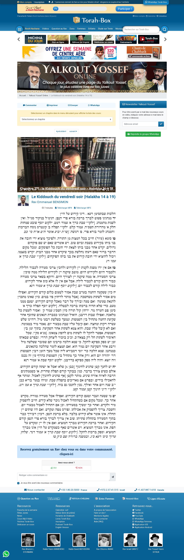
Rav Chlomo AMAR (104, 549)
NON (80, 468)
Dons (72, 28)
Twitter (137, 510)
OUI (54, 468)
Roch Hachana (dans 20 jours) (44, 16)
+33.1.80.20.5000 (70, 489)
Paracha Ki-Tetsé (24, 16)
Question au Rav (59, 28)
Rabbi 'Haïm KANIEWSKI (53, 549)
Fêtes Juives (22, 513)
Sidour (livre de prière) (65, 513)
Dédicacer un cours (25, 524)
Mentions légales (101, 516)
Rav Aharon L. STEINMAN (28, 550)
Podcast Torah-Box (64, 524)
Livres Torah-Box (63, 519)
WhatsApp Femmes (143, 522)
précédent (61, 131)
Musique (119, 28)
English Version (62, 527)
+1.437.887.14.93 (147, 489)
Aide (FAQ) (98, 522)
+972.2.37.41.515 (109, 489)
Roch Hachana (32, 28)
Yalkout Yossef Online (38, 95)
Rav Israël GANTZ (130, 549)
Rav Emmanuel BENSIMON (50, 202)
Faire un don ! (100, 513)
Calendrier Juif (62, 510)
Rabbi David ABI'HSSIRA (79, 549)
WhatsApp (139, 519)
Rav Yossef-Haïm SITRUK (156, 550)
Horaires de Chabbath (65, 516)
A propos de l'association (105, 510)
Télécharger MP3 (83, 208)
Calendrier (151, 16)
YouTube (139, 516)
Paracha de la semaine (27, 510)
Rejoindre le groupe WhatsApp (144, 134)
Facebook (138, 513)
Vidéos (45, 28)
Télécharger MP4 (64, 208)
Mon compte (25, 2)
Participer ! (125, 8)
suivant (73, 131)
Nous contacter (36, 489)
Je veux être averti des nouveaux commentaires (41, 483)
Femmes (81, 28)
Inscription (39, 2)
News (19, 516)
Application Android (143, 527)
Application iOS (141, 524)
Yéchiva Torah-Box (25, 522)
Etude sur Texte (105, 28)
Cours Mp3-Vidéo (24, 519)
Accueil (22, 95)
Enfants (91, 28)
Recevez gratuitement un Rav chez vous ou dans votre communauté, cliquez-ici (66, 451)
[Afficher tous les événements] (49, 2)
